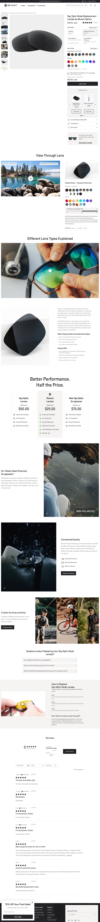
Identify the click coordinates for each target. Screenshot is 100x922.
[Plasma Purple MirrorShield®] (93, 61)
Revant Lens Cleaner (88, 103)
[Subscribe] (94, 914)
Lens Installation (51, 914)
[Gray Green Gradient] (90, 54)
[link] (90, 22)
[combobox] (77, 5)
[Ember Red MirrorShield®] (77, 204)
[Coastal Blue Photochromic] (77, 193)
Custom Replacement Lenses (64, 719)
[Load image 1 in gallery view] (4, 18)
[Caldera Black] (80, 193)
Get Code (18, 917)
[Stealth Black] (68, 54)
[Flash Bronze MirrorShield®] (76, 65)
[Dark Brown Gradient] (86, 54)
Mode (35, 13)
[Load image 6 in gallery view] (4, 54)
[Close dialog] (32, 902)
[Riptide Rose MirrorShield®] (84, 204)
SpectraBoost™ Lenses (37, 909)
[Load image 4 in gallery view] (4, 40)
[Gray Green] (76, 54)
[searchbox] (21, 765)
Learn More (92, 73)
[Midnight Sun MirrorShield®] (68, 61)
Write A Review (69, 751)
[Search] (86, 5)
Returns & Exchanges (52, 919)
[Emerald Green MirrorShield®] (83, 61)
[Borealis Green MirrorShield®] (80, 204)
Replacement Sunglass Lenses (11, 13)
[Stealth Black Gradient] (83, 54)
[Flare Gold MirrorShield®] (79, 61)
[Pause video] (47, 513)
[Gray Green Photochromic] (73, 193)
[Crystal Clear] (66, 193)
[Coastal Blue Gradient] (93, 54)
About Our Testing (68, 573)
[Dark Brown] (72, 54)
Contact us (93, 1)
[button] (22, 5)
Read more (69, 855)
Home (2, 13)
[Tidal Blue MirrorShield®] (90, 61)
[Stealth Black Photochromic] (70, 193)
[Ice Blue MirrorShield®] (86, 61)
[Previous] (70, 104)
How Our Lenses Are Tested (38, 914)
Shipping (49, 917)
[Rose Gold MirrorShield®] (76, 61)
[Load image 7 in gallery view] (4, 62)
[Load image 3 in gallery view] (4, 32)
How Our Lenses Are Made (37, 912)
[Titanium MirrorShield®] (72, 65)
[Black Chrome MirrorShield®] (68, 65)
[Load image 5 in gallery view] (4, 47)
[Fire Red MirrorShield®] (72, 61)
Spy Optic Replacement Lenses (26, 13)
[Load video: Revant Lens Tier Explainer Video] (50, 270)
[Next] (95, 104)
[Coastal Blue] (79, 54)
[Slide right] (4, 70)
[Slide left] (4, 13)
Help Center (50, 909)
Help (85, 1)
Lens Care (49, 912)
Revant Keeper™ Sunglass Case (76, 104)
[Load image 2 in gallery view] (4, 25)
